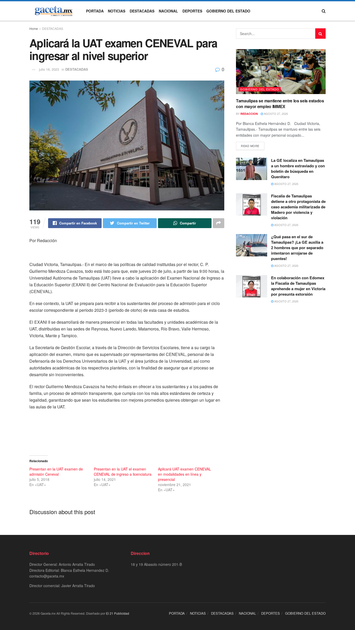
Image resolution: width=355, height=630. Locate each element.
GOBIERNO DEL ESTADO (228, 11)
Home (33, 28)
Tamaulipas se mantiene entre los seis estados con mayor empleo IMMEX (280, 103)
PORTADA (95, 11)
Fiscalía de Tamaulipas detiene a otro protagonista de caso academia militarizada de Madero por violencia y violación (298, 207)
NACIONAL (168, 11)
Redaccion (249, 114)
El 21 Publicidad (117, 613)
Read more (250, 146)
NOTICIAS (116, 11)
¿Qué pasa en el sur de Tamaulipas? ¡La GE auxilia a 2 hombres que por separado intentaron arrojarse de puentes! (297, 247)
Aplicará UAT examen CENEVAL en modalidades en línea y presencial (184, 474)
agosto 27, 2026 (275, 113)
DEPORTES (192, 11)
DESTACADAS (142, 11)
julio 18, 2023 (49, 69)
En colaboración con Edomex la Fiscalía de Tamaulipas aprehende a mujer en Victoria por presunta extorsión (298, 286)
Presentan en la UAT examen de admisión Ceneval (56, 471)
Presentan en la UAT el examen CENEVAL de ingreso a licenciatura (123, 471)
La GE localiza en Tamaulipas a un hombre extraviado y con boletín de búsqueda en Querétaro (298, 168)
